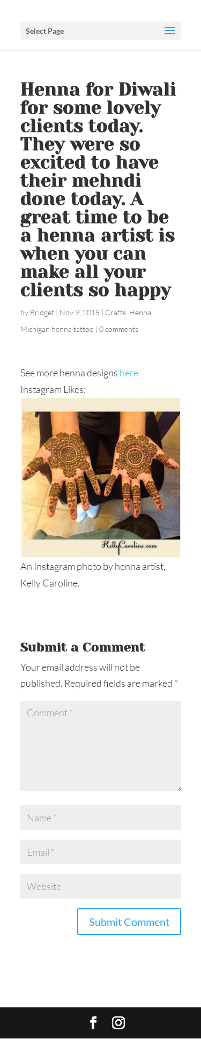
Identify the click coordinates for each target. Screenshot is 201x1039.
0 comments (118, 328)
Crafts (115, 312)
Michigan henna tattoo (57, 328)
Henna (140, 312)
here (129, 373)
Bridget (42, 312)
